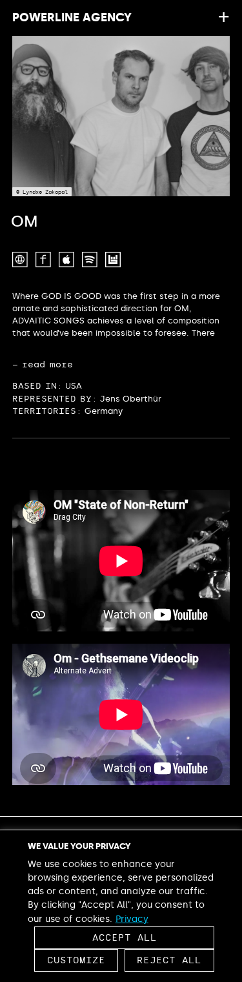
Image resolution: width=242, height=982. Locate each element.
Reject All (169, 960)
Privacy (132, 919)
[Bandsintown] (113, 259)
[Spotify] (89, 259)
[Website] (20, 259)
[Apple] (66, 259)
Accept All (124, 937)
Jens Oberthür (130, 399)
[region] (121, 906)
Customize (76, 960)
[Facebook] (43, 259)
